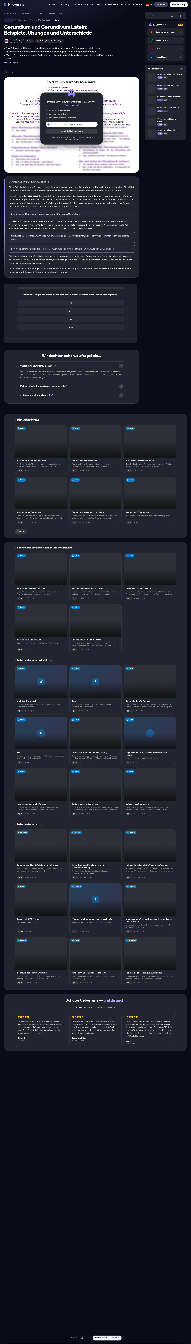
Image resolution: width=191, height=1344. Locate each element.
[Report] (181, 16)
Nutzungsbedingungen (83, 137)
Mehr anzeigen (11, 62)
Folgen (29, 41)
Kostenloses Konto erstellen (107, 1338)
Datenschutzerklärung (72, 140)
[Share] (172, 16)
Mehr (19, 531)
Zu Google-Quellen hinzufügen (51, 41)
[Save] (161, 16)
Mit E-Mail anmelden (73, 131)
